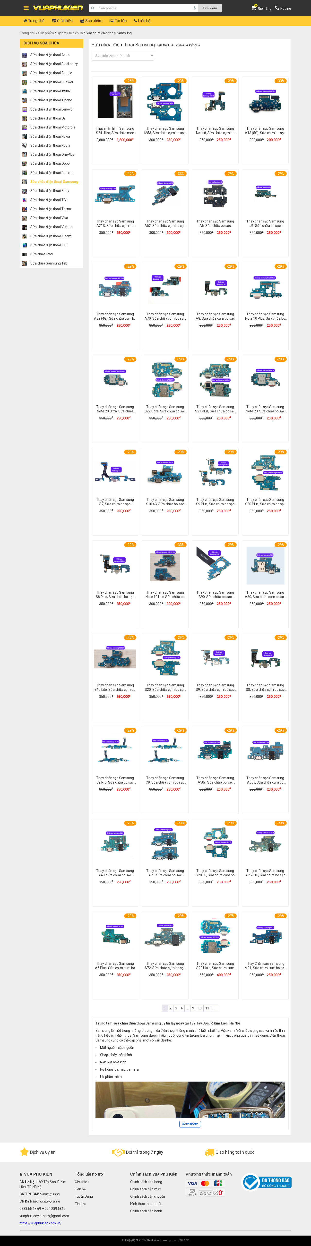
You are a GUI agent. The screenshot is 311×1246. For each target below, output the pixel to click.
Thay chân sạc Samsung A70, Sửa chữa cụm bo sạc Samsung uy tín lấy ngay (165, 318)
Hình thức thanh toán (146, 1204)
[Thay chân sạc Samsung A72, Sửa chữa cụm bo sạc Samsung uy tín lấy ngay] (165, 937)
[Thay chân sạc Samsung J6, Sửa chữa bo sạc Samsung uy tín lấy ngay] (265, 195)
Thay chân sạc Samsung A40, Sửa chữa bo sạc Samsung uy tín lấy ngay (115, 875)
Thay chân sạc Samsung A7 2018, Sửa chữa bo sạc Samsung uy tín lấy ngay (265, 875)
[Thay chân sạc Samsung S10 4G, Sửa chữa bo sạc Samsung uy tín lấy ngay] (165, 473)
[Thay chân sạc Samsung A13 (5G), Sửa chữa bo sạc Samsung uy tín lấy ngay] (265, 102)
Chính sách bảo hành (146, 1211)
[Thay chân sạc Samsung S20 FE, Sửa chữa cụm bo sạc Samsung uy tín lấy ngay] (215, 844)
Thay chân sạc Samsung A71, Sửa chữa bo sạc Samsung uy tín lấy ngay (165, 875)
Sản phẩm (93, 20)
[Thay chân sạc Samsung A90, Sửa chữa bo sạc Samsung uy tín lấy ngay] (215, 566)
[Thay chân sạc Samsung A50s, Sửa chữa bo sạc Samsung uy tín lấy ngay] (215, 751)
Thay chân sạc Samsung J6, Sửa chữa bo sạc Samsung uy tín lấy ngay (265, 225)
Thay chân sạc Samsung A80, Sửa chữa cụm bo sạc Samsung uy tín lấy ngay (265, 596)
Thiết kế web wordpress (161, 1240)
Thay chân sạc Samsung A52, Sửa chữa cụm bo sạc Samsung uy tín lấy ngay (165, 225)
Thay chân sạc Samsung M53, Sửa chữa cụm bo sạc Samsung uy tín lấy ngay (165, 133)
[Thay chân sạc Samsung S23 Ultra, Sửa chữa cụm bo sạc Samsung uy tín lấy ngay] (215, 937)
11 (207, 1008)
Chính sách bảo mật (145, 1189)
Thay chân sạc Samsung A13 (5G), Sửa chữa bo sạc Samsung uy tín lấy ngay (265, 133)
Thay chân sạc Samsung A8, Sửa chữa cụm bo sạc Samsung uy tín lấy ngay (215, 318)
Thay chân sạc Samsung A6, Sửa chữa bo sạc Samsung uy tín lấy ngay (215, 225)
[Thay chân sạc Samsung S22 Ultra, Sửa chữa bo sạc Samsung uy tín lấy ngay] (165, 380)
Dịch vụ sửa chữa (70, 33)
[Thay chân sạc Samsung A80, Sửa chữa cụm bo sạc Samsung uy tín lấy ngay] (265, 566)
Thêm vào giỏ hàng (115, 156)
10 (200, 1008)
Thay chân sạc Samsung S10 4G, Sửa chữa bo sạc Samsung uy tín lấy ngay (165, 504)
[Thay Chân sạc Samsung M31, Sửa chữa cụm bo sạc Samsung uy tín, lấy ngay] (265, 937)
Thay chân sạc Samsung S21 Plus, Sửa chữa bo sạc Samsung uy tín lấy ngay (215, 411)
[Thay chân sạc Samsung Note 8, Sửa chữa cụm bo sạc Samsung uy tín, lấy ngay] (215, 102)
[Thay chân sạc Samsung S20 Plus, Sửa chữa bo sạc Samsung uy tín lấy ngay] (265, 473)
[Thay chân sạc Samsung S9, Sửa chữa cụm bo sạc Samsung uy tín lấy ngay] (215, 659)
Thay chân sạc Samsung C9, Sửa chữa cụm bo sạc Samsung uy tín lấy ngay (165, 782)
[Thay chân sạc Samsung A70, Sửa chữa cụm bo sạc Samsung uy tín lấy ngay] (165, 287)
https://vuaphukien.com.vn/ (40, 1223)
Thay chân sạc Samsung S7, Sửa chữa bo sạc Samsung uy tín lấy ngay (115, 504)
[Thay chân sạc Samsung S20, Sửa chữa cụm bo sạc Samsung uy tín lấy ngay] (165, 659)
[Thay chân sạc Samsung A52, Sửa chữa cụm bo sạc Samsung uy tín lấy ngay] (165, 195)
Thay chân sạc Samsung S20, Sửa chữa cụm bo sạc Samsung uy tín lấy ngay (165, 689)
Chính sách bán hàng (146, 1182)
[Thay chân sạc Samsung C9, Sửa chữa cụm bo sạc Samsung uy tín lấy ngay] (165, 751)
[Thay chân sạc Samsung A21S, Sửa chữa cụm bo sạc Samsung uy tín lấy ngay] (115, 195)
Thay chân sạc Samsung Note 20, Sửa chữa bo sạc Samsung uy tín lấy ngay (265, 411)
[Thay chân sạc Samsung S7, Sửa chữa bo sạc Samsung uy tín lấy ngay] (115, 473)
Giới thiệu (64, 20)
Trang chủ (35, 20)
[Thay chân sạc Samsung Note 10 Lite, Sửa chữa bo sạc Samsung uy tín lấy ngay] (165, 566)
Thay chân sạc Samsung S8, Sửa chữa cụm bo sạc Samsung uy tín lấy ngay (265, 689)
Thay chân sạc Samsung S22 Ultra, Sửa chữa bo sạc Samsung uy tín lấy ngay (165, 411)
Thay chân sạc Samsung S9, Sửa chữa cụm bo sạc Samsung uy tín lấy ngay (215, 689)
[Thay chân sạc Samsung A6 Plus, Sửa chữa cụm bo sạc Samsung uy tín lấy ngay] (115, 937)
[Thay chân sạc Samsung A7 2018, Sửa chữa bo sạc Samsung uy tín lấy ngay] (265, 844)
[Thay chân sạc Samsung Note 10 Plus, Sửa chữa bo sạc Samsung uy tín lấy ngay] (265, 287)
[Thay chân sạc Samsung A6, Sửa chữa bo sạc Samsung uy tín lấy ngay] (215, 195)
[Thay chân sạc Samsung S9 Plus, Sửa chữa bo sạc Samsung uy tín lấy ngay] (215, 473)
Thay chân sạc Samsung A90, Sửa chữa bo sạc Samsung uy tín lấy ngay (215, 596)
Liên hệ (143, 20)
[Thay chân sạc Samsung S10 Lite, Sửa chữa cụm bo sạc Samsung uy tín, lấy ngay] (115, 659)
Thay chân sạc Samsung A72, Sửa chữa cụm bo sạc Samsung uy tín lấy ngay (165, 968)
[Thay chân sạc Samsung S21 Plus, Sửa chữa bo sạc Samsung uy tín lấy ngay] (215, 380)
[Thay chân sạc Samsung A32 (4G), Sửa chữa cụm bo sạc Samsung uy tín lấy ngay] (115, 287)
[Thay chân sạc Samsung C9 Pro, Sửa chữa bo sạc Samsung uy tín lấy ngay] (115, 751)
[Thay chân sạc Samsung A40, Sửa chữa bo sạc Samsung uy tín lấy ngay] (115, 844)
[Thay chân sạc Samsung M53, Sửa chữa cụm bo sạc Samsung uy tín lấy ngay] (165, 102)
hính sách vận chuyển (148, 1196)
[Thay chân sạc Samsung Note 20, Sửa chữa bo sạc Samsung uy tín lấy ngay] (265, 380)
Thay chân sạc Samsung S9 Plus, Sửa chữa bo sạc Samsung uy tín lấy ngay (215, 504)
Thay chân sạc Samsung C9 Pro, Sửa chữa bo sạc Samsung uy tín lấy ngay (115, 782)
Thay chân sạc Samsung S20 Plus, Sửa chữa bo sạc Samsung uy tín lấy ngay (265, 504)
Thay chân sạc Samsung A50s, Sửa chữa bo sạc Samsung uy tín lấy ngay (215, 782)
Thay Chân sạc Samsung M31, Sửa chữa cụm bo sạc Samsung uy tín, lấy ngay (265, 968)
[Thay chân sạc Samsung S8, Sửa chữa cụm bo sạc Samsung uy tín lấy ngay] (265, 659)
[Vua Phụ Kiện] (57, 8)
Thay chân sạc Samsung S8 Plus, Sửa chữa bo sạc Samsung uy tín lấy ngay (115, 596)
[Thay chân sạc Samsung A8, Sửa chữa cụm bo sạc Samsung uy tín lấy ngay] (215, 287)
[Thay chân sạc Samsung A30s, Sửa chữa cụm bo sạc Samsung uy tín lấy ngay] (265, 751)
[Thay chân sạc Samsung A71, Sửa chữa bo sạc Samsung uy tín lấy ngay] (165, 844)
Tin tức (120, 20)
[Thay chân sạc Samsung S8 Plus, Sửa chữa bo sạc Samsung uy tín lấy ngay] (115, 566)
